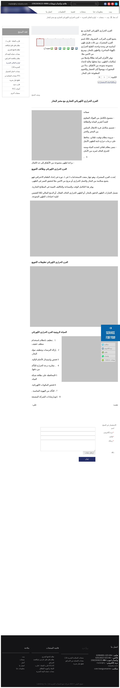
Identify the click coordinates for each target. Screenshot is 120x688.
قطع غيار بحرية (15, 80)
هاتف (105, 352)
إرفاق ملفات (89, 453)
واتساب (106, 356)
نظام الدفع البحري (14, 50)
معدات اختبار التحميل (13, 71)
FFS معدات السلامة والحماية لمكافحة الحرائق (11, 76)
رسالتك (113, 82)
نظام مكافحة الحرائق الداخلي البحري (11, 58)
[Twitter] (116, 3)
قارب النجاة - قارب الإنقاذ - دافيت (11, 41)
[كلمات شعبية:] (96, 4)
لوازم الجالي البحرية (13, 63)
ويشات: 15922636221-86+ (108, 360)
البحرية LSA (16, 67)
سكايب (106, 344)
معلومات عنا (20, 668)
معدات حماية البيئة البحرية (11, 54)
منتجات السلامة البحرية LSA (74, 658)
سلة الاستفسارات (104, 82)
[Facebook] (105, 3)
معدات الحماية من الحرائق (74, 661)
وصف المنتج (36, 95)
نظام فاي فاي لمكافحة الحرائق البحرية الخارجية (11, 45)
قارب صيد (16, 84)
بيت (23, 657)
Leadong (40, 684)
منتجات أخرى (15, 93)
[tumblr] (108, 3)
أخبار (23, 663)
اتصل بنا (22, 666)
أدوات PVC (16, 89)
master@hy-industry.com (18, 4)
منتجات (22, 660)
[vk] (112, 3)
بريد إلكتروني (108, 348)
